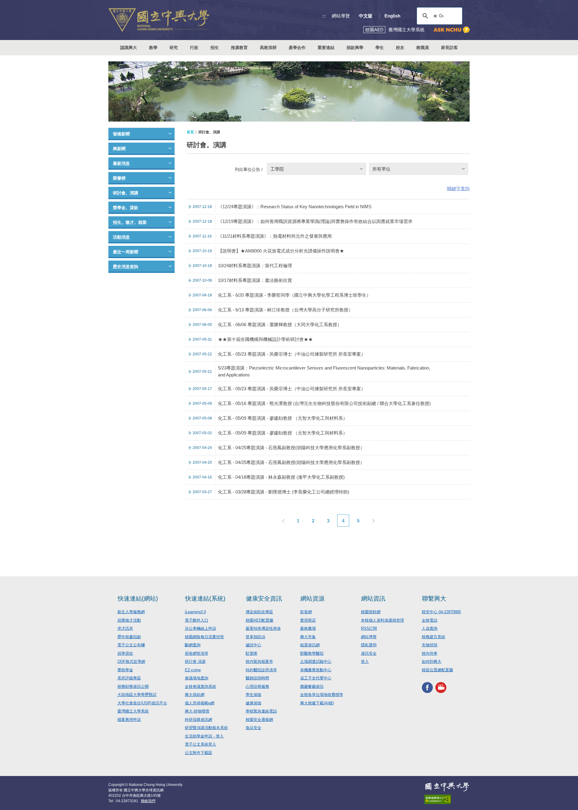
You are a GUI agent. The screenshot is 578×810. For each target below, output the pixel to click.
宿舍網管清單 (196, 653)
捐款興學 (354, 47)
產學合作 (297, 47)
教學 (153, 47)
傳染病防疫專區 (259, 612)
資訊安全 (369, 653)
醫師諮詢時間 (257, 678)
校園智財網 (371, 612)
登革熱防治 (255, 637)
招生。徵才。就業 (130, 222)
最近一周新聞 (125, 251)
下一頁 (373, 521)
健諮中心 (253, 645)
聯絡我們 (148, 801)
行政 (194, 47)
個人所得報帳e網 (199, 703)
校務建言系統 (433, 637)
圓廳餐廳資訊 (312, 686)
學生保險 (253, 694)
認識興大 (128, 47)
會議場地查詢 (196, 678)
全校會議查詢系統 (200, 686)
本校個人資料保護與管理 (382, 620)
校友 (400, 47)
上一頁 (283, 521)
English (392, 15)
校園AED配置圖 (259, 620)
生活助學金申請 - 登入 (204, 736)
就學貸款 (125, 653)
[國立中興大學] (158, 20)
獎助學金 (125, 670)
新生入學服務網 (131, 612)
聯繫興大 (434, 598)
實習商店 (308, 620)
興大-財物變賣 (197, 711)
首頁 (190, 132)
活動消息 (121, 237)
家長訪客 (449, 47)
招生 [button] (214, 47)
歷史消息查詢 (125, 266)
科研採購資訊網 (198, 719)
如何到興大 (431, 661)
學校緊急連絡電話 (261, 711)
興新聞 (119, 148)
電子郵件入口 (196, 620)
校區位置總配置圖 (437, 670)
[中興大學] (447, 787)
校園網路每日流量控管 (204, 637)
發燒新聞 (121, 133)
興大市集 (308, 637)
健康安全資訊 (264, 598)
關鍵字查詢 (458, 188)
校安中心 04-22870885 (441, 612)
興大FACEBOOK (427, 687)
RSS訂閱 (369, 628)
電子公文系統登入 (200, 744)
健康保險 (253, 703)
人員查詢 (429, 628)
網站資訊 (373, 598)
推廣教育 (239, 47)
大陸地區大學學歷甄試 (137, 694)
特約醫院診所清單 (261, 670)
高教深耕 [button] (268, 47)
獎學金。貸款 (125, 207)
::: (324, 15)
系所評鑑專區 (129, 678)
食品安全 (253, 727)
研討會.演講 (195, 661)
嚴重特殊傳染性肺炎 (263, 628)
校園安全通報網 (259, 719)
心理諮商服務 (257, 686)
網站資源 (312, 598)
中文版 (365, 15)
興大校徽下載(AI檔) (317, 703)
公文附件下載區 (198, 752)
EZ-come (193, 670)
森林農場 (308, 628)
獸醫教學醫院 (312, 653)
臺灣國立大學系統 (133, 711)
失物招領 (429, 645)
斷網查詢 (192, 645)
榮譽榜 (119, 178)
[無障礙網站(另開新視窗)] (447, 799)
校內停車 (429, 653)
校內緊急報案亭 (259, 661)
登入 (365, 661)
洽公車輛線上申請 (200, 628)
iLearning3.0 (195, 612)
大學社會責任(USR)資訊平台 (142, 703)
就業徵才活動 (129, 620)
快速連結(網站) (138, 598)
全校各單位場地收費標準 (321, 694)
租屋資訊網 (310, 645)
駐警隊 (251, 653)
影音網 (306, 612)
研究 (173, 47)
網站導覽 (341, 15)
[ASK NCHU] (452, 29)
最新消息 (121, 163)
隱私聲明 (369, 645)
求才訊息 (125, 628)
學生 (379, 47)
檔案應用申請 (129, 719)
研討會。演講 (125, 192)
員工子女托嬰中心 (315, 678)
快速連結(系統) (205, 598)
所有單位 (381, 169)
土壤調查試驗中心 (315, 661)
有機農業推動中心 (315, 670)
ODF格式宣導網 (131, 661)
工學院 (277, 169)
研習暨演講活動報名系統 (206, 727)
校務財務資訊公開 (133, 686)
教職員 (422, 47)
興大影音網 (440, 687)
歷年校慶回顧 (129, 637)
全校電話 (429, 620)
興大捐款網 (194, 694)
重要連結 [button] (326, 47)
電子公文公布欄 (131, 645)
